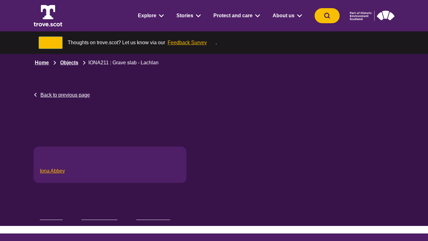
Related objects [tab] (99, 216)
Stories (190, 15)
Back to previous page (64, 95)
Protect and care (236, 15)
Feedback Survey (187, 42)
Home (41, 62)
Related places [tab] (153, 216)
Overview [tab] (51, 216)
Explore (153, 15)
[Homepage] (48, 15)
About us (284, 15)
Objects (68, 62)
